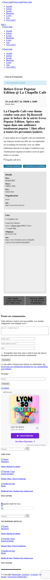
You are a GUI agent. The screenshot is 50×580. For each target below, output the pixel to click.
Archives (25, 574)
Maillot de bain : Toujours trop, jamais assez (17, 491)
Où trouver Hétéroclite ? (18, 577)
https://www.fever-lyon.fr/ (14, 205)
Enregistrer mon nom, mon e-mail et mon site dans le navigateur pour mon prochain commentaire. (24, 354)
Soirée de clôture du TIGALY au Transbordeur (37, 300)
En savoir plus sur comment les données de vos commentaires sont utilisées (24, 366)
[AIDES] (5, 388)
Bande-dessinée (7, 474)
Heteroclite (16, 574)
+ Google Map (10, 228)
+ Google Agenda (13, 166)
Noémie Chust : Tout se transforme (13, 479)
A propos (34, 574)
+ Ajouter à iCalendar (34, 166)
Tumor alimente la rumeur (10, 466)
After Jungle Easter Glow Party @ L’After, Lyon (14, 300)
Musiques (5, 461)
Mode (3, 486)
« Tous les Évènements (13, 77)
